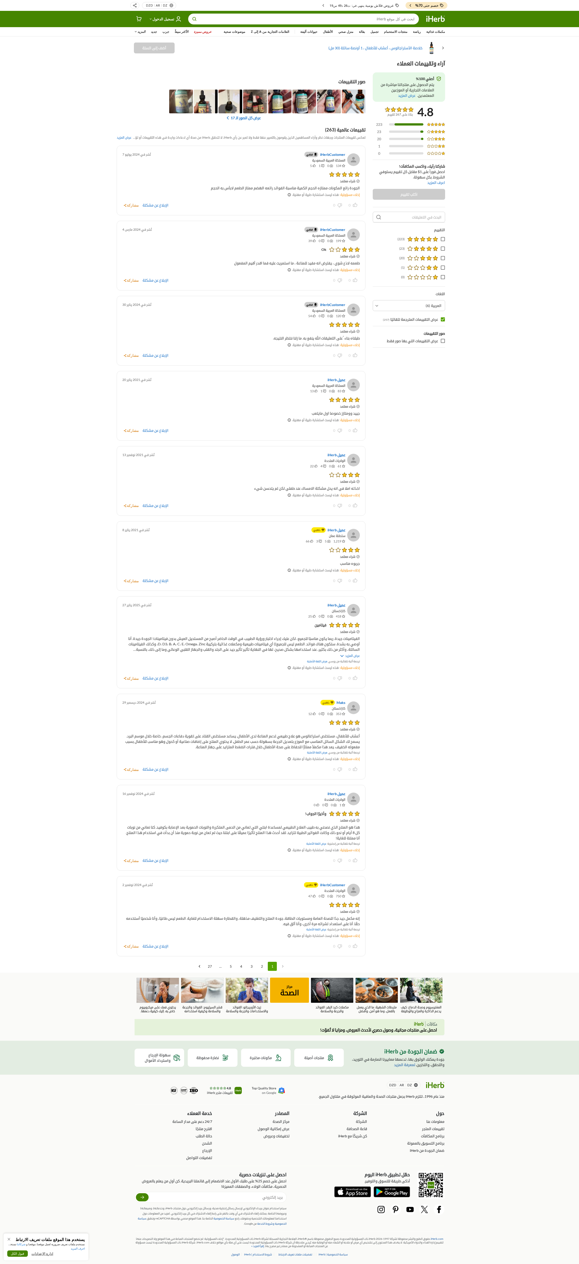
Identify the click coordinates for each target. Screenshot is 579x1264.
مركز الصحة (281, 1121)
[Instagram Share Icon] (381, 1209)
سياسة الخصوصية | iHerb (333, 1254)
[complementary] (295, 1254)
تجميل (374, 31)
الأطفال (328, 31)
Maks (341, 702)
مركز (289, 991)
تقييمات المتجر (433, 1128)
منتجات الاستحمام (396, 31)
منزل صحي (346, 31)
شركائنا (21, 1244)
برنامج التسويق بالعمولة (425, 1143)
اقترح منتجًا (204, 1128)
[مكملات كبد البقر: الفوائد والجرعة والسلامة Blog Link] (332, 995)
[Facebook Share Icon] (439, 1209)
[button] (134, 5)
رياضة (417, 31)
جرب (165, 31)
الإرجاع (207, 1150)
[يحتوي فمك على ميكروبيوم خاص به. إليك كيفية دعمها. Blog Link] (157, 995)
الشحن (207, 1143)
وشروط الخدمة (265, 1223)
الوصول (235, 1254)
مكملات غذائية (435, 31)
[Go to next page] (199, 966)
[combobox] (409, 305)
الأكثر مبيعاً (181, 31)
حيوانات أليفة (309, 31)
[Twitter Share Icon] (424, 1209)
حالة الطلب (204, 1136)
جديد (154, 31)
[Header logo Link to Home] (435, 19)
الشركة (361, 1121)
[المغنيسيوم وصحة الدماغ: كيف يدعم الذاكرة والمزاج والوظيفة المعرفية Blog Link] (421, 996)
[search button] (194, 19)
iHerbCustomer (332, 154)
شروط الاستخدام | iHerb (258, 1254)
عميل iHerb (336, 380)
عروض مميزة (202, 31)
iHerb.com (437, 1238)
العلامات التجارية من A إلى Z (270, 31)
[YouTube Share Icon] (410, 1209)
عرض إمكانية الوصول (274, 1128)
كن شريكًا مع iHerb (352, 1136)
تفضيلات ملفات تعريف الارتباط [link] (295, 1254)
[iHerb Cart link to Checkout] (139, 19)
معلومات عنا (435, 1121)
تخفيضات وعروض (276, 1136)
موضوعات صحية (234, 31)
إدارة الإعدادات (42, 1253)
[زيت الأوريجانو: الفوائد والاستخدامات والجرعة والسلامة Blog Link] (246, 995)
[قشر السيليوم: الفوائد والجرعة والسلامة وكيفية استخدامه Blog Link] (202, 995)
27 (210, 966)
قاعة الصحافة (356, 1128)
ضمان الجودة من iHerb (427, 1150)
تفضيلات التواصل (199, 1157)
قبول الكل (17, 1253)
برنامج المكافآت (432, 1136)
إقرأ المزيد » (257, 1246)
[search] (378, 217)
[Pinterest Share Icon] (395, 1209)
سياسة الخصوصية (224, 1218)
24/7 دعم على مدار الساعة (192, 1121)
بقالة (362, 31)
